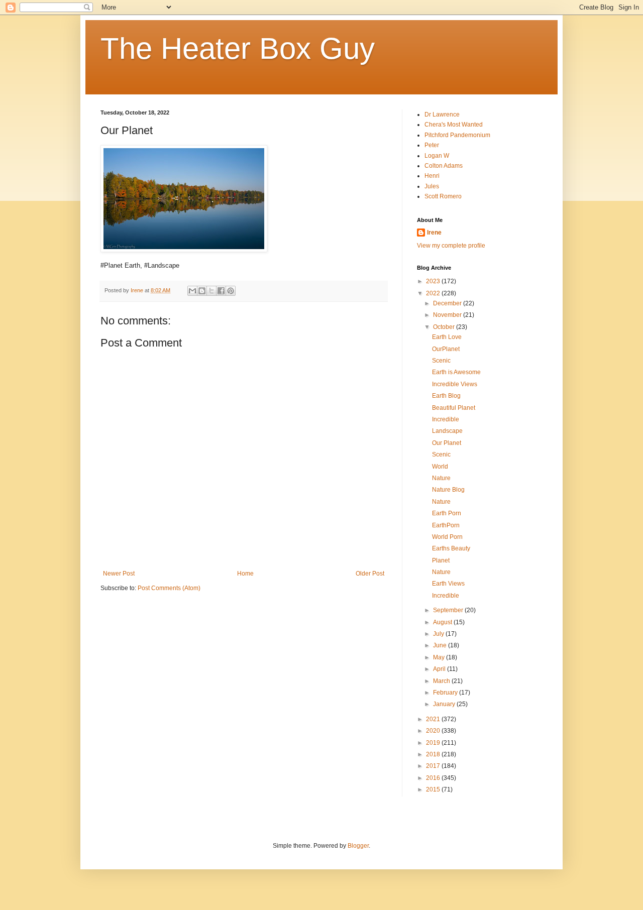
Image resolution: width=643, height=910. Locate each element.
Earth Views (448, 583)
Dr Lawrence (442, 114)
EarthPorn (446, 525)
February (446, 692)
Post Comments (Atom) (169, 588)
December (448, 303)
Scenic (441, 360)
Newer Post (119, 573)
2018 (434, 754)
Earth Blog (446, 395)
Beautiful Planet (453, 407)
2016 (434, 777)
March (442, 681)
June (440, 645)
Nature (441, 478)
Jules (431, 186)
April (440, 668)
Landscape (447, 430)
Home (245, 573)
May (439, 657)
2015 (434, 789)
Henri (432, 175)
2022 (434, 293)
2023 (434, 281)
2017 (434, 765)
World (440, 466)
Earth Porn (446, 513)
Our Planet (446, 442)
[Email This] (192, 291)
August (443, 622)
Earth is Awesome (456, 372)
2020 (434, 730)
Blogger (358, 845)
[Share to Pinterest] (231, 291)
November (448, 314)
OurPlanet (446, 349)
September (449, 610)
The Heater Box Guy (237, 48)
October (444, 326)
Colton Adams (443, 165)
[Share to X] (211, 291)
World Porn (447, 536)
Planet (441, 560)
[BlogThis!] (202, 291)
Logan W (436, 155)
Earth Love (447, 336)
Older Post (370, 573)
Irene (434, 232)
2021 (434, 719)
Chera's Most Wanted (453, 124)
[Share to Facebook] (221, 291)
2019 (434, 742)
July (439, 633)
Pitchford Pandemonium (457, 135)
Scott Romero (443, 196)
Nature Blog (448, 489)
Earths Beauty (451, 548)
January (445, 704)
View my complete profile (451, 245)
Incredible (445, 419)
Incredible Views (454, 384)
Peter (431, 145)
